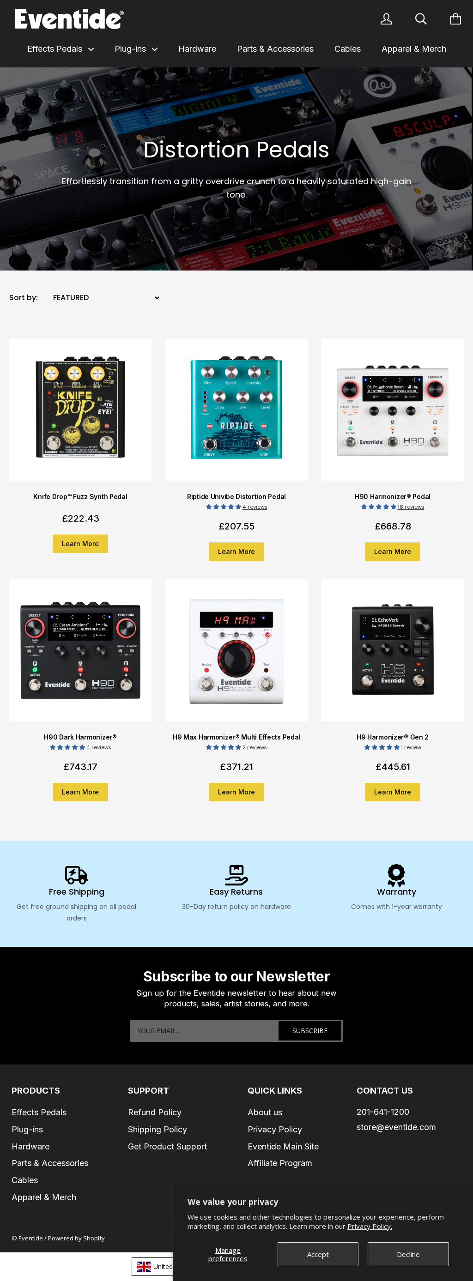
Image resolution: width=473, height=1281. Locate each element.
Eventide (31, 1238)
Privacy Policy (275, 1129)
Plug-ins (131, 49)
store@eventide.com (396, 1127)
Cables (347, 49)
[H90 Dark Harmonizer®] (80, 656)
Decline (408, 1254)
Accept (318, 1254)
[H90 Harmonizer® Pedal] (392, 416)
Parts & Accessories (275, 49)
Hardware (197, 49)
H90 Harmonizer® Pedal (393, 496)
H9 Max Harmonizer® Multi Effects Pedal (236, 737)
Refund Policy (155, 1112)
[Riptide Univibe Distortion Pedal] (236, 416)
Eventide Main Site (283, 1146)
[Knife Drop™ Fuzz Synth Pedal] (80, 416)
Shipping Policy (157, 1129)
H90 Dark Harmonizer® (80, 737)
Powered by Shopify (76, 1238)
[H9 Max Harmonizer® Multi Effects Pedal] (236, 656)
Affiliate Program (280, 1163)
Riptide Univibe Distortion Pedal (236, 496)
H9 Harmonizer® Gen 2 (393, 737)
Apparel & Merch (414, 49)
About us (265, 1112)
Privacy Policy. (369, 1226)
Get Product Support (167, 1146)
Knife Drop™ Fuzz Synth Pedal (80, 496)
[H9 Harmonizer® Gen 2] (392, 656)
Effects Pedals (56, 49)
